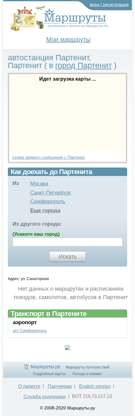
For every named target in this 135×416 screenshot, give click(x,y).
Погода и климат (87, 374)
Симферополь (47, 201)
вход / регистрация (109, 4)
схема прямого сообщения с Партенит (48, 157)
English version (95, 386)
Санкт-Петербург (50, 193)
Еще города (45, 210)
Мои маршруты (68, 39)
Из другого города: (37, 224)
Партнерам (60, 386)
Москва (39, 184)
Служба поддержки (45, 396)
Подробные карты (49, 374)
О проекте (29, 386)
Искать (68, 256)
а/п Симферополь (30, 330)
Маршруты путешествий (88, 367)
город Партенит (83, 65)
